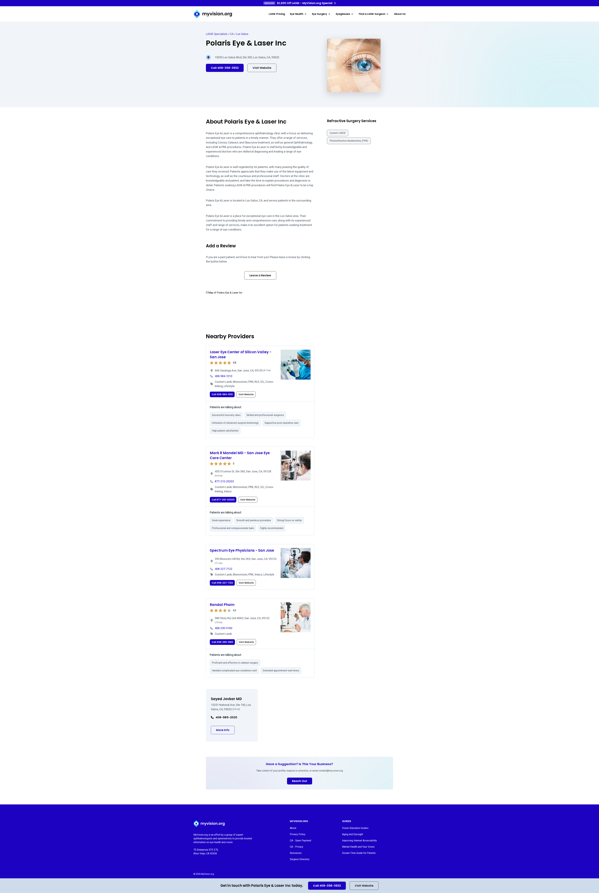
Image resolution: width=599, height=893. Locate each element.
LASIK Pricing (277, 14)
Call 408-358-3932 (327, 886)
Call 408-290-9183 (222, 642)
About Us (400, 14)
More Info (225, 730)
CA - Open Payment (300, 840)
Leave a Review (260, 275)
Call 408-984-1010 (222, 394)
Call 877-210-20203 (223, 499)
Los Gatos (242, 34)
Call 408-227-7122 (222, 582)
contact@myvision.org (331, 770)
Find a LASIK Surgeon (372, 14)
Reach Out (299, 781)
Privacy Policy (297, 834)
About (293, 828)
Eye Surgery (319, 14)
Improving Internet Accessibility (359, 840)
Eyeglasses (343, 14)
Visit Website (364, 886)
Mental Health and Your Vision (358, 846)
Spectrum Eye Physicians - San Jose (242, 550)
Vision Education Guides (355, 828)
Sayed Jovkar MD (226, 698)
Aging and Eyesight (352, 834)
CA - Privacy (296, 846)
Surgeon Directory (299, 859)
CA (232, 34)
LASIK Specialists (217, 34)
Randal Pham (222, 604)
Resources (296, 853)
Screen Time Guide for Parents (359, 853)
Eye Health (296, 14)
